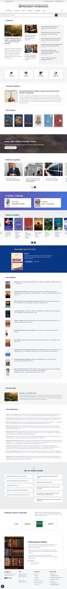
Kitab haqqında (29, 261)
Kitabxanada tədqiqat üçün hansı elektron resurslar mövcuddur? (48, 487)
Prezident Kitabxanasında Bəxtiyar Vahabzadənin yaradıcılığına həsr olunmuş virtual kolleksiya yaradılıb (50, 52)
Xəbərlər (23, 10)
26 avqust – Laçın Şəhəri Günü (27, 393)
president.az (53, 573)
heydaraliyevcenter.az (55, 579)
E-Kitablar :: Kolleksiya (14, 196)
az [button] (61, 10)
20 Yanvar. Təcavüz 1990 (52, 180)
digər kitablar (36, 261)
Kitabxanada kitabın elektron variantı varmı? (17, 476)
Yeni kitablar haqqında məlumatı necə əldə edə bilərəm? (47, 477)
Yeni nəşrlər (30, 10)
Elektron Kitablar (12, 215)
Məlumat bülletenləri (38, 582)
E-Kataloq (11, 76)
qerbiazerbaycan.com (55, 584)
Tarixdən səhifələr (13, 86)
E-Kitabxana (16, 10)
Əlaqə (44, 10)
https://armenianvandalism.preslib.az (33, 178)
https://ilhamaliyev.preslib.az (11, 178)
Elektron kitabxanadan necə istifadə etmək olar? (17, 480)
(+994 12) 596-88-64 (35, 563)
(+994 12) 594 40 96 (49, 1)
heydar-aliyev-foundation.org (56, 577)
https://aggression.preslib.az (51, 178)
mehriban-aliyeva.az (55, 575)
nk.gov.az (52, 581)
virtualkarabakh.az (54, 582)
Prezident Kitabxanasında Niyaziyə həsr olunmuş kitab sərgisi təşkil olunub (50, 27)
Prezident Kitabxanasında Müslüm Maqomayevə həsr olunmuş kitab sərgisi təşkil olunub (51, 45)
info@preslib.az (59, 1)
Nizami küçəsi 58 (9, 1)
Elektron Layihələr (13, 160)
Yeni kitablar (11, 277)
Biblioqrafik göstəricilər (38, 581)
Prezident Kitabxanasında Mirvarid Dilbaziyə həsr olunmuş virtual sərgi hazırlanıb (50, 33)
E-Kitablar (26, 76)
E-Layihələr (41, 76)
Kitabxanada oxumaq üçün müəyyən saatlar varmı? (18, 494)
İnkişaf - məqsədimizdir (48, 204)
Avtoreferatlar (12, 409)
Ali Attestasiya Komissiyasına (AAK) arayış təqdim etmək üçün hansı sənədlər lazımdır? (48, 494)
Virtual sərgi (10, 388)
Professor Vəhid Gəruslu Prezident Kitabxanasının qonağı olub (49, 58)
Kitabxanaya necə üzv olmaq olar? (44, 482)
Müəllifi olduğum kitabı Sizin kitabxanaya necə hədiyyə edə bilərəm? (49, 500)
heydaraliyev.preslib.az (10, 147)
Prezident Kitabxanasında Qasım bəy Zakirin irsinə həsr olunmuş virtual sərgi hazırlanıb (51, 39)
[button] (60, 121)
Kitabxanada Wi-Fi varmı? (12, 485)
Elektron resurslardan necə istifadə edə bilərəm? (18, 490)
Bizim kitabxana (8, 10)
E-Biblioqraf (56, 76)
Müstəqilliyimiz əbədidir (18, 204)
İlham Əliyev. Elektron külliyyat (13, 180)
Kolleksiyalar (37, 10)
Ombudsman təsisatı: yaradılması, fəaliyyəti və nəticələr (17, 235)
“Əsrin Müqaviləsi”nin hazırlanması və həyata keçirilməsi (28, 235)
